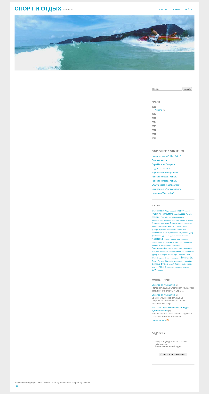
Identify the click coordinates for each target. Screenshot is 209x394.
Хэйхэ (184, 264)
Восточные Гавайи (180, 226)
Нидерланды (166, 245)
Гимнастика (171, 229)
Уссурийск (169, 261)
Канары (157, 238)
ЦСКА (189, 264)
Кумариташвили (158, 242)
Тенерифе (187, 257)
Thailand (156, 217)
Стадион (160, 258)
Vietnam (168, 217)
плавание (155, 251)
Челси (154, 267)
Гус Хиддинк (173, 233)
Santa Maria (167, 214)
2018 (158, 108)
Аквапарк (167, 220)
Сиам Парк (172, 255)
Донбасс (165, 236)
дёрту (191, 233)
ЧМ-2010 (162, 267)
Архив (176, 9)
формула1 (178, 261)
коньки (173, 239)
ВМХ (170, 226)
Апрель (158, 110)
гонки (165, 233)
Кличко (166, 239)
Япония (160, 270)
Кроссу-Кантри (182, 239)
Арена (190, 220)
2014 (154, 122)
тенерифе (175, 258)
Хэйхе (178, 264)
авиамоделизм (178, 217)
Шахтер (186, 267)
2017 (154, 114)
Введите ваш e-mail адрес (168, 346)
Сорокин (181, 255)
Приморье (164, 251)
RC (160, 214)
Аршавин (156, 223)
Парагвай (176, 245)
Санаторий (162, 255)
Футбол (164, 264)
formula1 (173, 211)
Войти (188, 9)
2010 (154, 138)
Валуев (154, 226)
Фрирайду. (188, 261)
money (180, 211)
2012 (154, 130)
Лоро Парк (188, 242)
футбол (156, 264)
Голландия (181, 229)
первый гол (187, 248)
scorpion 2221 (179, 214)
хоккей (171, 264)
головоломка (157, 233)
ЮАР (154, 270)
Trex (162, 217)
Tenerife (189, 214)
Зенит (179, 236)
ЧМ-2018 (170, 267)
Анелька (175, 220)
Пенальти (178, 248)
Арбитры (183, 220)
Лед (181, 242)
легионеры (170, 242)
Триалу (154, 261)
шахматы (178, 267)
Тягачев (161, 261)
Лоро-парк (156, 245)
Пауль (171, 248)
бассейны (165, 223)
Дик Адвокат (156, 236)
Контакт (164, 9)
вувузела (162, 229)
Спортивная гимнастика (163, 285)
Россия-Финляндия (176, 251)
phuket (187, 211)
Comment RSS (159, 320)
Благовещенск (176, 223)
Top (16, 386)
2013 (154, 126)
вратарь (155, 229)
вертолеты (163, 226)
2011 (154, 134)
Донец (172, 236)
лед (176, 242)
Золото (185, 236)
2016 (154, 118)
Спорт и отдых (38, 9)
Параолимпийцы (159, 248)
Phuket (155, 214)
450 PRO (160, 211)
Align (167, 211)
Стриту (167, 258)
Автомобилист (157, 220)
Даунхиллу (183, 233)
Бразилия (188, 223)
